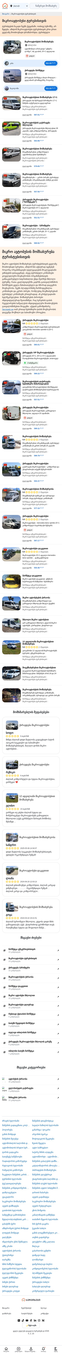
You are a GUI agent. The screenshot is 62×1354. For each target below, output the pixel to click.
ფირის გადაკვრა (10, 1152)
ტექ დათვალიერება (11, 1183)
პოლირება (7, 1130)
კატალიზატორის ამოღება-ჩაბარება (46, 1165)
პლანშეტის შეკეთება (42, 1273)
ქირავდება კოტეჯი (11, 1291)
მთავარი (5, 14)
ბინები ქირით (8, 1282)
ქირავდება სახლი (40, 1282)
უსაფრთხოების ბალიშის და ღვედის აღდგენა (46, 1179)
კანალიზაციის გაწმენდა (43, 1215)
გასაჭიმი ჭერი (9, 1224)
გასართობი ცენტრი (41, 1251)
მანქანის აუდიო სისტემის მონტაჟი (46, 1188)
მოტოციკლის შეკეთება (43, 1139)
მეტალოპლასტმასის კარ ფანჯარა (16, 1219)
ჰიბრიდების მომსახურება (44, 1170)
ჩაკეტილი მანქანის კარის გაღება (16, 1174)
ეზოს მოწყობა (39, 1210)
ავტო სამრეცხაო (40, 1148)
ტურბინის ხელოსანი (11, 1179)
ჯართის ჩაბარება (40, 1192)
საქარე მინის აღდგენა (42, 1152)
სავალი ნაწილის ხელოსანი (45, 1125)
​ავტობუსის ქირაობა (11, 1251)
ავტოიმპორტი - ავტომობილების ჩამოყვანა (46, 1156)
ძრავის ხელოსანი (10, 1121)
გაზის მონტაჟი (9, 1134)
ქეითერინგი (8, 1255)
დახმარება (6, 1314)
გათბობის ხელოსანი (12, 1210)
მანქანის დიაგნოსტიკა (42, 1121)
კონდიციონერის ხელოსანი (45, 1268)
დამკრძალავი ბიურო (42, 1264)
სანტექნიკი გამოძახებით (14, 1215)
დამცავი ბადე (38, 1255)
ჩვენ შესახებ (26, 1308)
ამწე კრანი (7, 1246)
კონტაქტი (45, 1314)
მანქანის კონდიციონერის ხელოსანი (16, 1188)
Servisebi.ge (7, 309)
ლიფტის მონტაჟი (10, 1233)
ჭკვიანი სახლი (39, 1228)
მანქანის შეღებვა (10, 1139)
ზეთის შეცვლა (39, 1143)
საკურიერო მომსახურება (14, 1201)
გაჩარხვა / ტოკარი (41, 1130)
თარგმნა (6, 1259)
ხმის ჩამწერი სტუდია (12, 1264)
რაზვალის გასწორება (12, 1170)
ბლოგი (44, 1308)
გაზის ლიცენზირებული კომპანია (46, 1233)
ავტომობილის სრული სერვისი (16, 1148)
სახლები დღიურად (41, 1286)
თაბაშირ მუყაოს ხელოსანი (45, 1219)
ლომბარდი (37, 1259)
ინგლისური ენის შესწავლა (15, 1242)
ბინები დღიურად (10, 1286)
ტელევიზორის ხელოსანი (14, 1268)
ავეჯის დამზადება (10, 1206)
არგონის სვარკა (40, 1134)
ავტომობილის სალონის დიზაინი (16, 1143)
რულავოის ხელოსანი (12, 1165)
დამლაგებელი (9, 1192)
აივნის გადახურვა (40, 1237)
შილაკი (35, 1246)
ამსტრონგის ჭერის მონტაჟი (15, 1228)
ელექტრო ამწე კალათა (43, 1242)
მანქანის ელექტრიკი (42, 1174)
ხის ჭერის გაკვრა (40, 1224)
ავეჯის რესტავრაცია (41, 1206)
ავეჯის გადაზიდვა (40, 1197)
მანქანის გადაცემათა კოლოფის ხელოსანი (16, 1125)
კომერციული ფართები (43, 1291)
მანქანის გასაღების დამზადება (46, 1161)
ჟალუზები (6, 1237)
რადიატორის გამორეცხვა (14, 1161)
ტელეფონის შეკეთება (12, 1273)
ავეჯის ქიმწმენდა (10, 1277)
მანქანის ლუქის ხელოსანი (44, 1183)
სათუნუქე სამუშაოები (12, 1156)
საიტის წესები (26, 1314)
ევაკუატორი (8, 1197)
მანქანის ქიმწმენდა (41, 1277)
